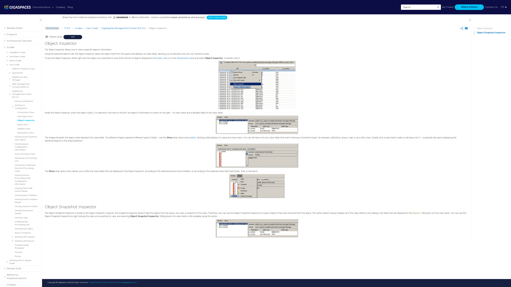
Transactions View (25, 133)
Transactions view (184, 58)
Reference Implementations (16, 277)
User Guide (14, 64)
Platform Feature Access (23, 68)
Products (12, 34)
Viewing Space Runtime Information (26, 138)
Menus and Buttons (24, 101)
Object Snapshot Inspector (491, 32)
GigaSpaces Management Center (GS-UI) (22, 94)
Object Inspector (26, 120)
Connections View (25, 112)
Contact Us (491, 7)
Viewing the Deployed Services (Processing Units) (25, 168)
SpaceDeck (17, 73)
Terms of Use (107, 282)
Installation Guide (17, 52)
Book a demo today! (207, 17)
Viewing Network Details (26, 206)
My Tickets (448, 7)
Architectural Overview (19, 41)
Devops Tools (14, 268)
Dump (18, 256)
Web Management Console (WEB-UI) (21, 85)
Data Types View (25, 116)
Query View (22, 124)
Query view (162, 58)
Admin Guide (15, 60)
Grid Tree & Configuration (21, 106)
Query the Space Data (25, 154)
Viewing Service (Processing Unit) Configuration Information (22, 179)
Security (18, 252)
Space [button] (416, 213)
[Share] (461, 28)
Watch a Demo (469, 7)
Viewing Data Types (24, 228)
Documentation (42, 7)
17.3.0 (67, 28)
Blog (70, 7)
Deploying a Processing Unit (26, 159)
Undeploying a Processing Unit (22, 223)
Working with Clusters (25, 237)
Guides (10, 47)
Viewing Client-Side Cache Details (23, 189)
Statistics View (23, 128)
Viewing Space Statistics (26, 195)
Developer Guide (17, 56)
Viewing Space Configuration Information (21, 147)
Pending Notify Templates (22, 246)
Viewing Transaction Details (24, 212)
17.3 (502, 7)
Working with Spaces (24, 241)
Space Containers (23, 233)
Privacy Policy (94, 282)
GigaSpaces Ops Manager (19, 78)
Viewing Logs (21, 217)
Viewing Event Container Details (26, 200)
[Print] (466, 28)
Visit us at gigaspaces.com (126, 282)
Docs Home (52, 28)
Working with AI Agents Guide (20, 261)
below (193, 137)
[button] (438, 7)
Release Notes (14, 28)
